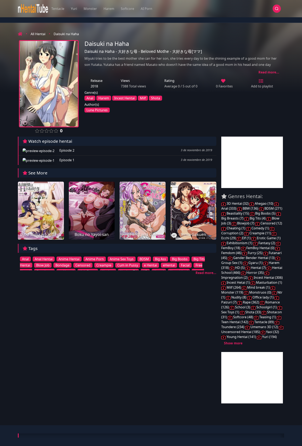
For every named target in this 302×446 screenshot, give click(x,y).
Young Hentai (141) (241, 336)
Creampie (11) (260, 233)
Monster (90, 8)
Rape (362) (251, 302)
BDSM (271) (273, 208)
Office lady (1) (263, 297)
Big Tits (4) (257, 218)
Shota (155, 98)
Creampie (103, 265)
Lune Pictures (97, 110)
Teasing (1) (267, 317)
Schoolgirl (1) (267, 307)
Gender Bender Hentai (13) (253, 258)
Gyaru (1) (255, 262)
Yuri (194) (269, 336)
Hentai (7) (258, 267)
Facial (185, 265)
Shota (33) (253, 312)
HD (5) (240, 267)
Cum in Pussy (127, 265)
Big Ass (160, 259)
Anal (89, 98)
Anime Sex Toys (122, 259)
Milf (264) (234, 287)
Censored (82, 265)
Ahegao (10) (264, 203)
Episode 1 (66, 160)
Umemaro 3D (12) (264, 327)
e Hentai (150, 265)
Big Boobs (180, 259)
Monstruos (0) (260, 292)
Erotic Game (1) (268, 238)
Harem (109, 8)
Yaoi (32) (272, 332)
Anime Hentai (69, 259)
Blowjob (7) (245, 223)
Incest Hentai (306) (268, 277)
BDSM (144, 259)
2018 (94, 86)
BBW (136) (250, 208)
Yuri (74, 8)
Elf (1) (246, 238)
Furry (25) (255, 253)
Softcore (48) (243, 317)
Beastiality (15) (238, 213)
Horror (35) (255, 272)
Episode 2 (66, 150)
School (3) (242, 307)
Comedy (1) (260, 228)
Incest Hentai (124, 98)
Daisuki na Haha (66, 34)
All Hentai (38, 34)
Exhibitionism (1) (239, 243)
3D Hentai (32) (237, 203)
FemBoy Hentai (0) (260, 248)
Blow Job (43, 265)
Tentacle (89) (264, 322)
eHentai (169, 265)
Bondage (62, 265)
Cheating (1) (236, 228)
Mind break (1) (258, 287)
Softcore (127, 8)
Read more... (268, 72)
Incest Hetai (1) (238, 282)
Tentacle (57, 8)
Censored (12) (271, 223)
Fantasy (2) (267, 243)
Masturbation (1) (268, 282)
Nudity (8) (239, 297)
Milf (143, 98)
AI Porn (146, 8)
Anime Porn (94, 259)
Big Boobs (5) (265, 213)
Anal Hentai (44, 259)
